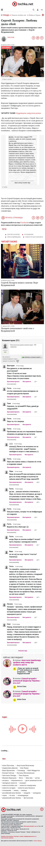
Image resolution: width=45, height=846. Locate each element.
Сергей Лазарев (13, 234)
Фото (21, 778)
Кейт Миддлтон (33, 770)
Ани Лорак (24, 768)
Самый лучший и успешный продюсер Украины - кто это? (27, 680)
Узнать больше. (37, 840)
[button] (38, 9)
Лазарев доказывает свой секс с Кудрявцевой (17, 329)
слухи (4, 795)
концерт (23, 783)
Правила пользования (7, 836)
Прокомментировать (13, 381)
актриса (5, 780)
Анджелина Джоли (10, 768)
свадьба (27, 793)
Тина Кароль (24, 775)
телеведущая (22, 795)
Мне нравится (27, 381)
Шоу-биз (29, 778)
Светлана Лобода (9, 775)
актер (37, 778)
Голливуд (21, 770)
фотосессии (28, 798)
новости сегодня (8, 788)
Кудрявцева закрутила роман (28, 113)
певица (24, 790)
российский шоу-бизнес (11, 793)
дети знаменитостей (33, 780)
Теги (4, 759)
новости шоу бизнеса (26, 788)
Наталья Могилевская (25, 773)
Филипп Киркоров (9, 778)
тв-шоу (12, 795)
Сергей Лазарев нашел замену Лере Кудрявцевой (19, 283)
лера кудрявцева (14, 237)
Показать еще (22, 650)
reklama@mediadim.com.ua (30, 826)
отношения (28, 234)
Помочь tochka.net (18, 15)
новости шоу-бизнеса (34, 237)
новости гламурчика (28, 785)
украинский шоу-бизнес (11, 798)
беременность (17, 780)
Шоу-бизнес (6, 47)
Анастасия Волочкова (25, 765)
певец (16, 790)
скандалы (37, 793)
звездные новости (9, 783)
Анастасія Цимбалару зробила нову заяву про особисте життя (27, 662)
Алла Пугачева (8, 765)
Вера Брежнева (8, 770)
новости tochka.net (9, 785)
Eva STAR (11, 37)
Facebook (24, 222)
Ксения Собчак (8, 773)
